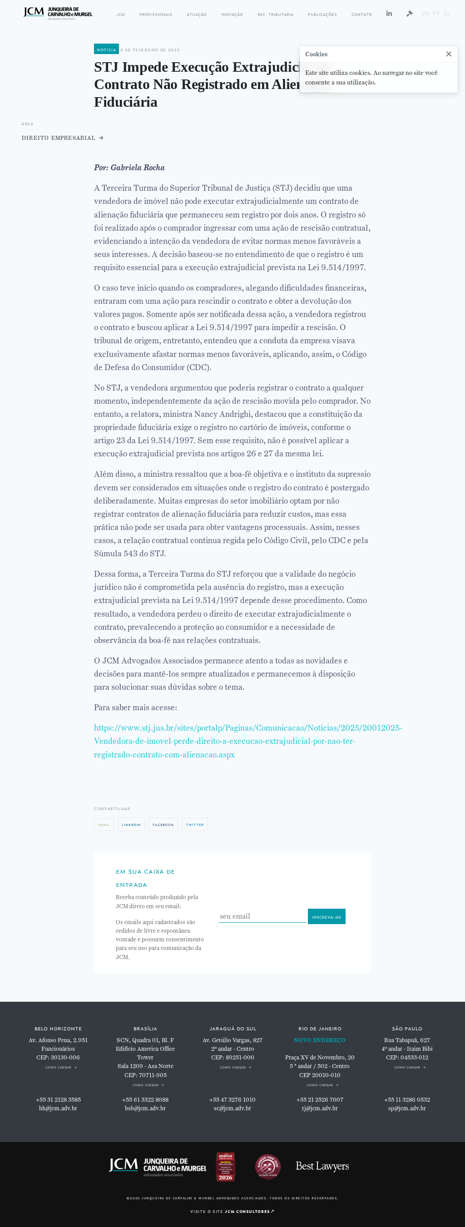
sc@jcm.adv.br (232, 1108)
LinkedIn (131, 824)
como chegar (58, 1066)
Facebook (163, 824)
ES (447, 13)
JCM (120, 13)
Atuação (197, 13)
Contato (361, 13)
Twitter (195, 824)
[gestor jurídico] (409, 14)
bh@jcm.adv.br (58, 1108)
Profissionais (155, 13)
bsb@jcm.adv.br (145, 1108)
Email (104, 824)
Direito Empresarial (58, 137)
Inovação (232, 13)
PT (436, 13)
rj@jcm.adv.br (320, 1108)
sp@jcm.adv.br (407, 1108)
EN (425, 13)
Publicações (322, 13)
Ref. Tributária (275, 13)
